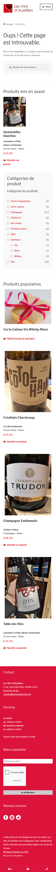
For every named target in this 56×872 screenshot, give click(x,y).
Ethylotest (16, 217)
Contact (46, 869)
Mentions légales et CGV (15, 852)
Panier (6, 868)
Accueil (10, 24)
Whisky (17, 256)
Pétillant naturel (19, 228)
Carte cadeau (17, 206)
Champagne (16, 212)
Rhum (17, 250)
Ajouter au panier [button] (11, 162)
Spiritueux (16, 239)
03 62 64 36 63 (11, 690)
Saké (13, 234)
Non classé (16, 223)
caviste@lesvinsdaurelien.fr (17, 694)
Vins (13, 261)
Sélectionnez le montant (21, 338)
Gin (16, 245)
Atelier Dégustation (20, 201)
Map (28, 869)
